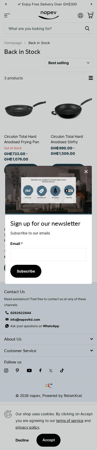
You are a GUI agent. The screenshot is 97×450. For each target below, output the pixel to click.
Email (16, 243)
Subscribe (26, 271)
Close (86, 171)
